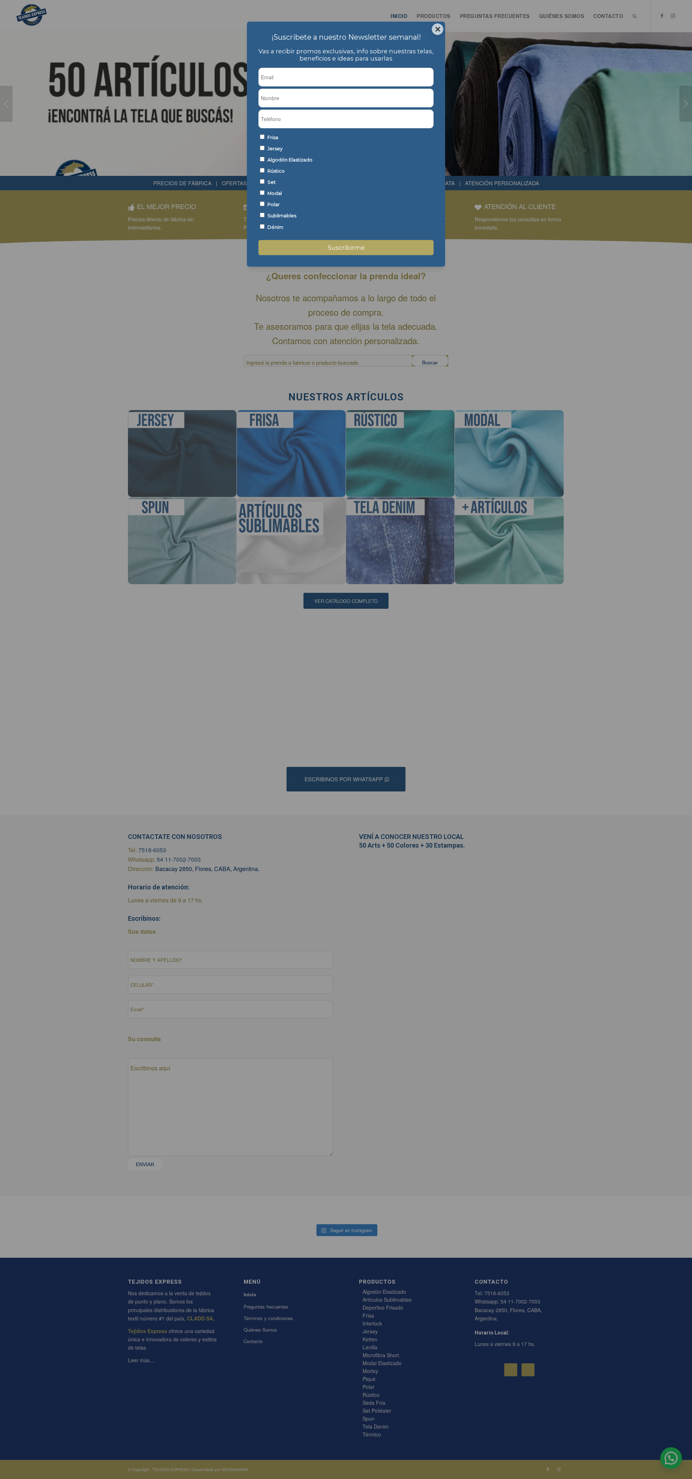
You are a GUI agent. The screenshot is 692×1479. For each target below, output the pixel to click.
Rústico (276, 171)
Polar (273, 204)
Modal (274, 193)
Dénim (275, 227)
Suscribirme (346, 247)
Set (271, 182)
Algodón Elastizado (289, 160)
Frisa (272, 137)
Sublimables (281, 215)
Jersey (275, 148)
